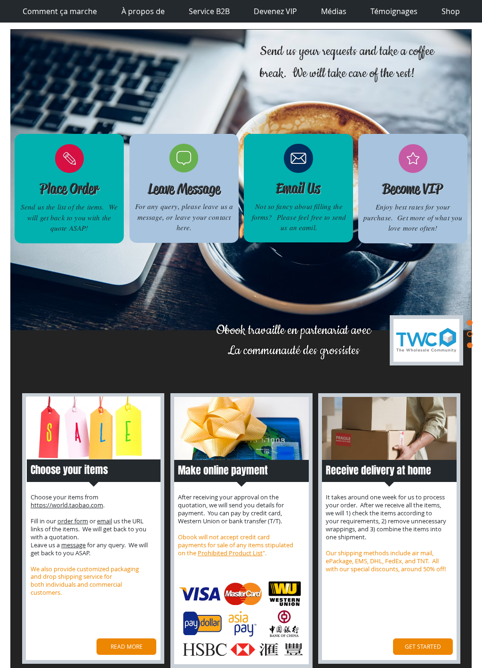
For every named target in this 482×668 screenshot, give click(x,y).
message (73, 545)
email (104, 521)
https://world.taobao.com (67, 505)
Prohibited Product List (230, 553)
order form (72, 521)
